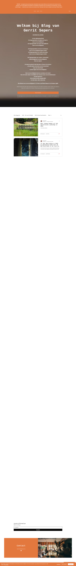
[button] (60, 115)
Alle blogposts (17, 115)
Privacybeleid (6, 564)
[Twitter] (21, 550)
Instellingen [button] (58, 564)
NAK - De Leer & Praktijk (27, 115)
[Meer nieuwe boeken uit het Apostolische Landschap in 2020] (26, 127)
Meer (49, 115)
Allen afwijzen (64, 564)
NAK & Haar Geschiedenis (40, 115)
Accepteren (71, 564)
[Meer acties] (59, 121)
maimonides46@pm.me (21, 548)
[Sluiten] (74, 564)
